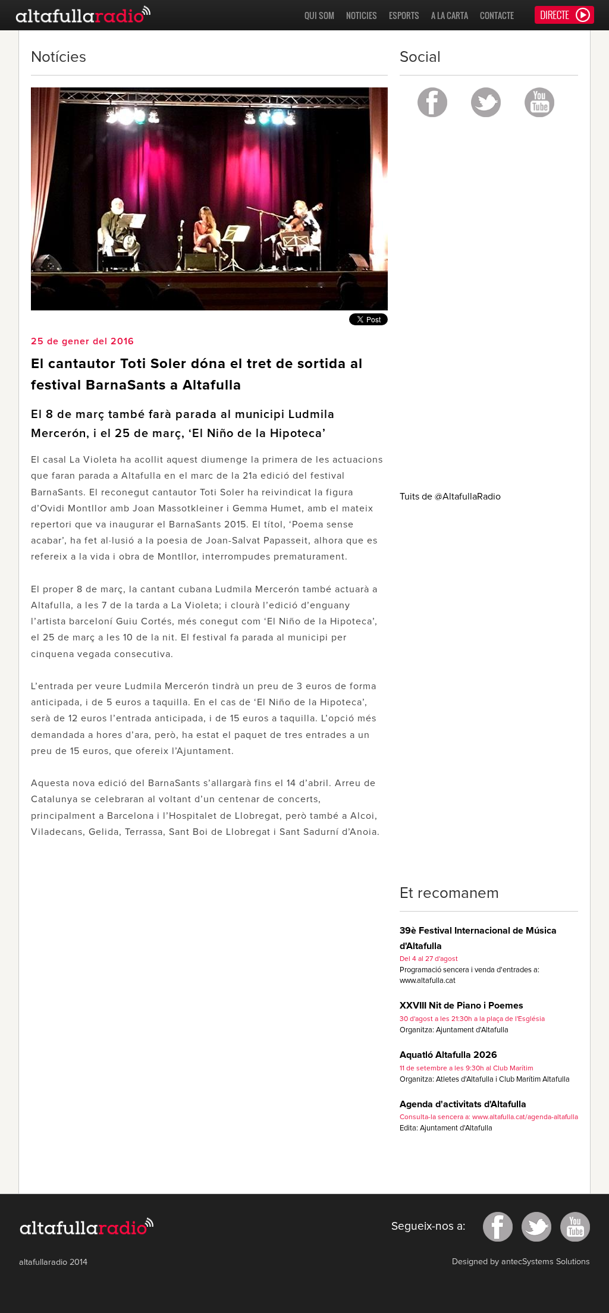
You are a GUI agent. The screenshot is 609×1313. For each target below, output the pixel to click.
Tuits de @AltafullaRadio (450, 496)
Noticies (361, 15)
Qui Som (319, 15)
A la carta (449, 15)
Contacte (497, 15)
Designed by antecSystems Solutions (521, 1262)
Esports (404, 15)
